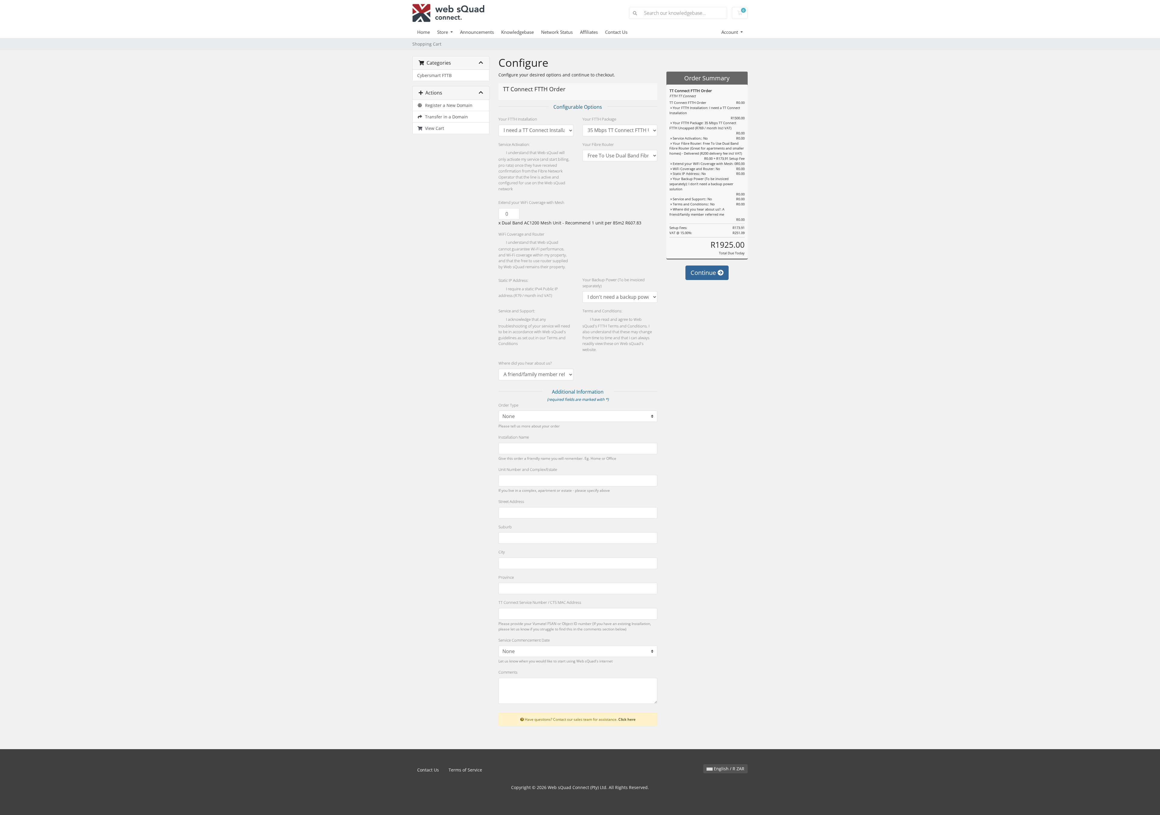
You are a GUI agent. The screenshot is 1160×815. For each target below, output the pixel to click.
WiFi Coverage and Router (521, 234)
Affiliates (589, 32)
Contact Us (616, 32)
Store (443, 32)
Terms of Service (465, 770)
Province (506, 577)
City (501, 552)
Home (423, 32)
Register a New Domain (447, 105)
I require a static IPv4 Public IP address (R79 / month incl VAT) (528, 292)
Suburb (505, 527)
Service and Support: (516, 311)
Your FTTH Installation (517, 119)
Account (730, 32)
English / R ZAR (728, 769)
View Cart (433, 128)
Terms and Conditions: (602, 311)
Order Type (508, 405)
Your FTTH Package (599, 119)
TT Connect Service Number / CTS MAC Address (539, 602)
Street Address (511, 501)
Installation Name (513, 437)
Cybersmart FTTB (434, 75)
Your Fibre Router (598, 144)
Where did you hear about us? (525, 363)
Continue (704, 273)
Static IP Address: (513, 280)
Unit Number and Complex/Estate (527, 469)
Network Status (557, 32)
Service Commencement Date (524, 640)
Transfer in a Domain (445, 117)
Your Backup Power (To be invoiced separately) (613, 282)
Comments (507, 672)
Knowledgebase (517, 32)
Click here (627, 719)
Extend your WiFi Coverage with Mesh (531, 202)
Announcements (477, 32)
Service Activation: (514, 144)
